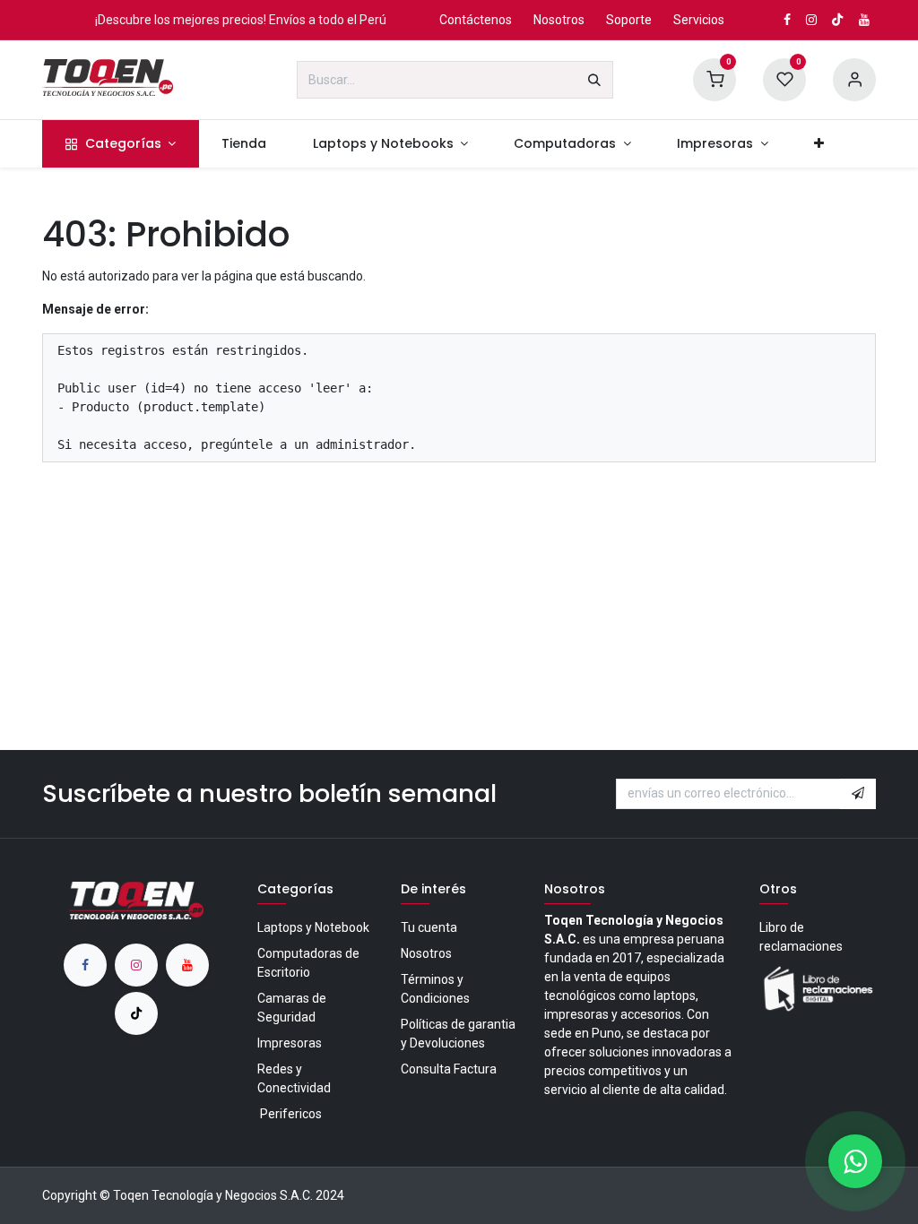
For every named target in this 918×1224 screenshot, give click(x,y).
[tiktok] (136, 1013)
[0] (714, 79)
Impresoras (289, 1043)
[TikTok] (837, 20)
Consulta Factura (449, 1069)
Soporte (629, 20)
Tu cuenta (429, 927)
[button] (858, 794)
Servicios (698, 20)
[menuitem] (120, 144)
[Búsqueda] (594, 80)
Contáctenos (475, 20)
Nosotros (559, 20)
